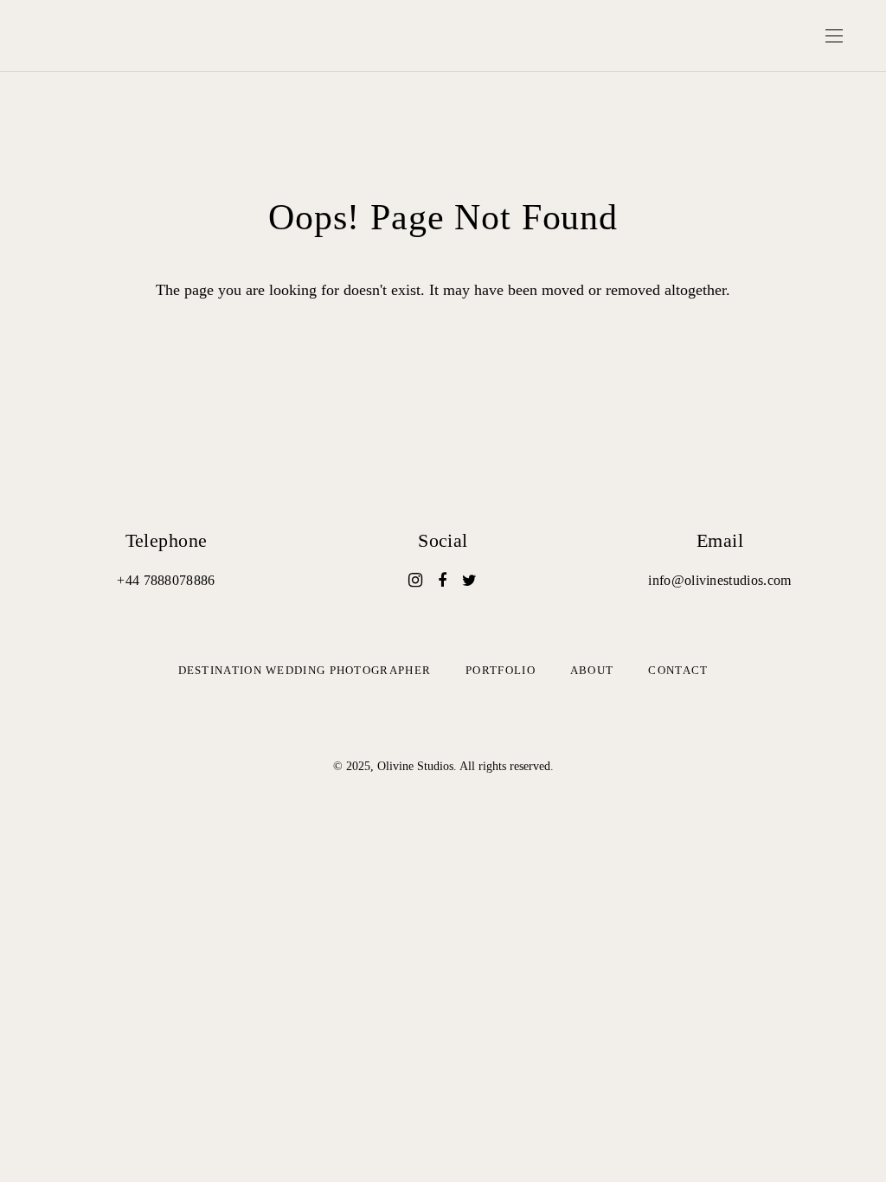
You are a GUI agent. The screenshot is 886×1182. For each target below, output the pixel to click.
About (592, 670)
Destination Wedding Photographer (305, 670)
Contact (678, 670)
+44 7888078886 (166, 580)
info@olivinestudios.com (719, 580)
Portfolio (500, 670)
